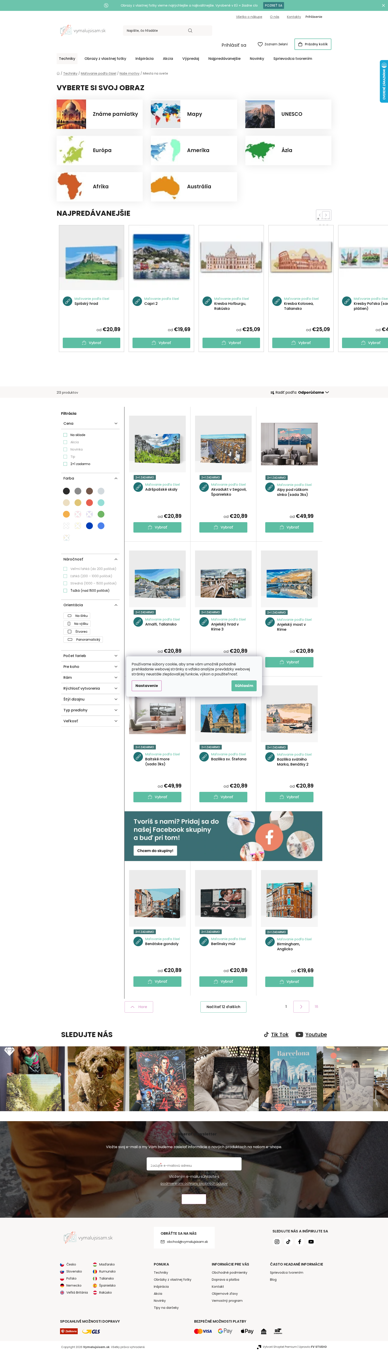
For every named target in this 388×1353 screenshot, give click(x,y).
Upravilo (313, 1347)
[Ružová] (78, 514)
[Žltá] (78, 525)
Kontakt (218, 1286)
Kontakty (294, 17)
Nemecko (74, 1285)
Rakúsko (105, 1292)
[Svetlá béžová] (66, 502)
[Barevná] (66, 537)
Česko (71, 1264)
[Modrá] (89, 525)
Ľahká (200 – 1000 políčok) (91, 576)
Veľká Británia (77, 1292)
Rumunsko (107, 1271)
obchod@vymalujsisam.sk (187, 1241)
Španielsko (107, 1285)
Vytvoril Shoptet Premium (280, 1347)
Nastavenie (146, 685)
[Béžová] (78, 502)
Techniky (161, 1272)
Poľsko (71, 1278)
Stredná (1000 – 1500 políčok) (93, 583)
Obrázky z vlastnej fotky (172, 1279)
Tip (72, 457)
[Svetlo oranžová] (66, 514)
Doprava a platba (225, 1279)
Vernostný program (227, 1300)
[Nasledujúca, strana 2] (301, 1007)
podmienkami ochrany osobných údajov (194, 1183)
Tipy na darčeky (166, 1307)
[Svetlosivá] (101, 491)
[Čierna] (66, 491)
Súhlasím (244, 685)
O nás (274, 17)
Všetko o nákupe (249, 17)
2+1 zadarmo (80, 464)
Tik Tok (280, 1034)
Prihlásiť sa (234, 45)
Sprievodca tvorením (286, 1272)
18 (316, 1006)
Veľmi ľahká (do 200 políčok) (93, 569)
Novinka (76, 449)
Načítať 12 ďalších (223, 1006)
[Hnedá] (89, 491)
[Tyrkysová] (101, 502)
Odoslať (193, 1199)
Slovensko (74, 1271)
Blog (273, 1279)
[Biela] (66, 525)
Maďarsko (107, 1264)
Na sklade (77, 435)
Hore (142, 1006)
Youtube (316, 1034)
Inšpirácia (161, 1286)
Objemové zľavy (225, 1293)
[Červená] (89, 502)
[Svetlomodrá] (101, 525)
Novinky (160, 1300)
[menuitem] (67, 58)
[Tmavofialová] (89, 514)
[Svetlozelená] (101, 514)
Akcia (74, 442)
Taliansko (106, 1278)
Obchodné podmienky (229, 1272)
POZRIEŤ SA (273, 5)
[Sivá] (78, 491)
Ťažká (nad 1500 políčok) (90, 591)
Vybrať (95, 342)
